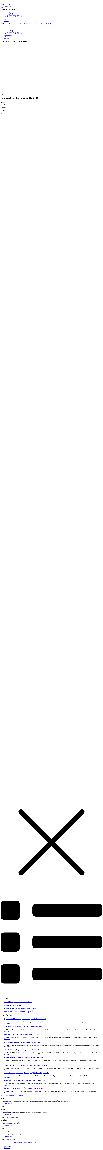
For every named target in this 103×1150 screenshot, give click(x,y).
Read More (7, 1023)
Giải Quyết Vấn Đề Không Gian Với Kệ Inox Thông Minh (23, 1026)
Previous (12, 1095)
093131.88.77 (8, 1104)
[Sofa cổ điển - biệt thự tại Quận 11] (17, 161)
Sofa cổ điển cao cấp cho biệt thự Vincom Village (20, 1008)
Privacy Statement (24, 1142)
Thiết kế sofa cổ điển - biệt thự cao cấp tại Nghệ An (20, 1012)
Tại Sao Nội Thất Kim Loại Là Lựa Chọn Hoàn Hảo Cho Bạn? (25, 1019)
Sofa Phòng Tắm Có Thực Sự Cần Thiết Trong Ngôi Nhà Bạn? (25, 1057)
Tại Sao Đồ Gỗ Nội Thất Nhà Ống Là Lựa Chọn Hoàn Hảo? (24, 1088)
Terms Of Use (33, 1142)
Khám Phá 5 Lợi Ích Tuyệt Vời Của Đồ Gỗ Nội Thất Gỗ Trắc (24, 1080)
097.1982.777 (8, 1136)
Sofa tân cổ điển (15, 1142)
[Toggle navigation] (1, 25)
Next (20, 1095)
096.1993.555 (8, 1115)
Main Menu (7, 2)
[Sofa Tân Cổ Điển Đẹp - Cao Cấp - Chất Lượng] (7, 7)
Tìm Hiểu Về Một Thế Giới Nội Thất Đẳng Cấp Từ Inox (22, 1034)
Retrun (2, 94)
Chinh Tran (3, 105)
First (8, 1095)
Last (22, 1095)
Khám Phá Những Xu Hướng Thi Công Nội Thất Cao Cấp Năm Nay (27, 1073)
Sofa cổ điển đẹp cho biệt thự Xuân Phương (18, 1002)
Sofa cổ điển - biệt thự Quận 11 (14, 1005)
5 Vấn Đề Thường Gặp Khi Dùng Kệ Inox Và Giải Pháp (22, 1050)
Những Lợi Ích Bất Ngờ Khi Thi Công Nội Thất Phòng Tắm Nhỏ (25, 1065)
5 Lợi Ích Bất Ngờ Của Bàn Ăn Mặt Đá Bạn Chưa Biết (22, 1042)
